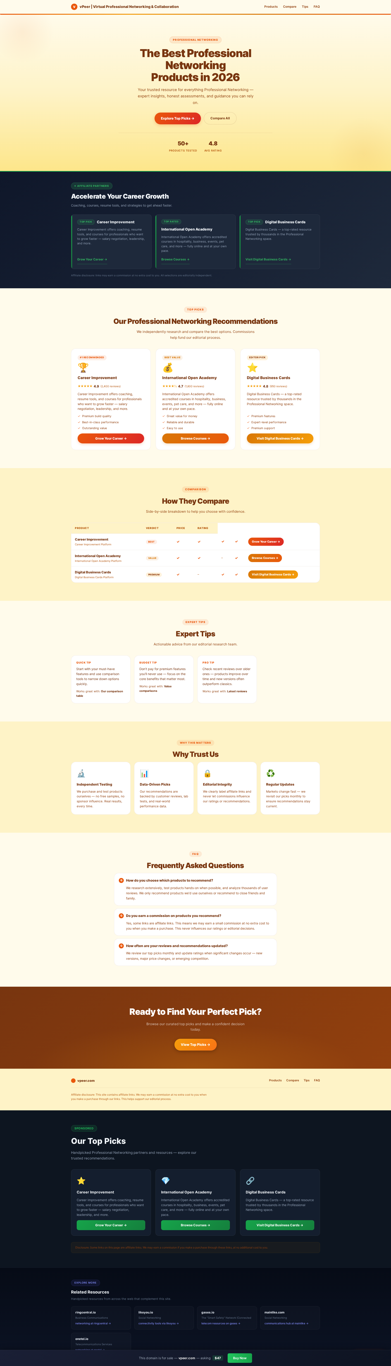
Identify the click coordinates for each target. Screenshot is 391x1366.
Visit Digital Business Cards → (268, 259)
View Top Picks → (195, 1044)
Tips (305, 6)
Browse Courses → (175, 259)
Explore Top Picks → (178, 118)
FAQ (317, 6)
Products (271, 6)
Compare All (220, 118)
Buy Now (240, 1358)
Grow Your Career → (92, 259)
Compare (289, 6)
